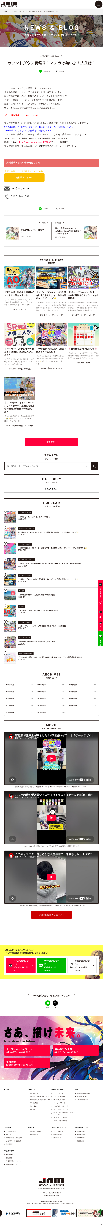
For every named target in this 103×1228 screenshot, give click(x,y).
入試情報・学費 (11, 1131)
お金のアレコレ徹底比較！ (14, 1141)
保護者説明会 (58, 1134)
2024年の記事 (82, 685)
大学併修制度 (34, 1103)
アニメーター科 (58, 1093)
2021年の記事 (82, 691)
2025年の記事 (51, 685)
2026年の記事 (19, 685)
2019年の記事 (51, 698)
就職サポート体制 (35, 1131)
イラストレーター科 (60, 1096)
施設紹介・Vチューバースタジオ (39, 1096)
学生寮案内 (9, 1144)
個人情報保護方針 (11, 1164)
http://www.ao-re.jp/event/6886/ (35, 142)
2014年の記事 (19, 712)
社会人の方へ (81, 1134)
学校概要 (32, 1109)
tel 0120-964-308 (51, 1192)
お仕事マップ (34, 1093)
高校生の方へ (81, 1131)
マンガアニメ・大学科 (60, 1117)
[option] (13, 1213)
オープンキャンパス (60, 1131)
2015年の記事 (82, 705)
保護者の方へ (81, 1141)
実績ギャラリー (82, 1096)
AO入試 (8, 1134)
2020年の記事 (19, 698)
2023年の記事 (19, 691)
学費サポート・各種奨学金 (14, 1137)
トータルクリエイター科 (61, 1109)
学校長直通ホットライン (13, 1161)
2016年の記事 (51, 705)
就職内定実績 (34, 1134)
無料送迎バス (58, 1137)
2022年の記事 (51, 691)
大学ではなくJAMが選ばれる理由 (40, 1099)
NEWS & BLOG (10, 1154)
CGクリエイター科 (59, 1103)
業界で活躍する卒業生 (84, 1093)
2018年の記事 (82, 698)
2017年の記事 (19, 705)
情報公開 (9, 1158)
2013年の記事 (51, 712)
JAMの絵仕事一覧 (82, 1099)
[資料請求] (100, 612)
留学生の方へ (81, 1137)
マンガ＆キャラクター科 (61, 1106)
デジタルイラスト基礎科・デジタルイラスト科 (64, 1113)
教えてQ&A (33, 1106)
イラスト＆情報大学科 (60, 1121)
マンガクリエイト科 (60, 1099)
